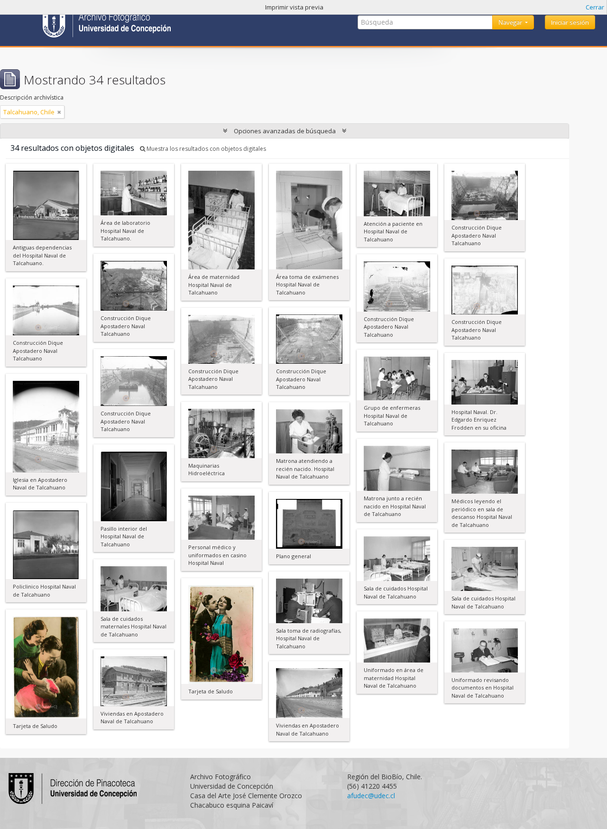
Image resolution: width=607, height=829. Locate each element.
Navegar (511, 22)
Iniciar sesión (570, 22)
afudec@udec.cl (371, 795)
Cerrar (595, 7)
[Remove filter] (59, 112)
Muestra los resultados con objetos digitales (205, 149)
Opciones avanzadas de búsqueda (284, 131)
